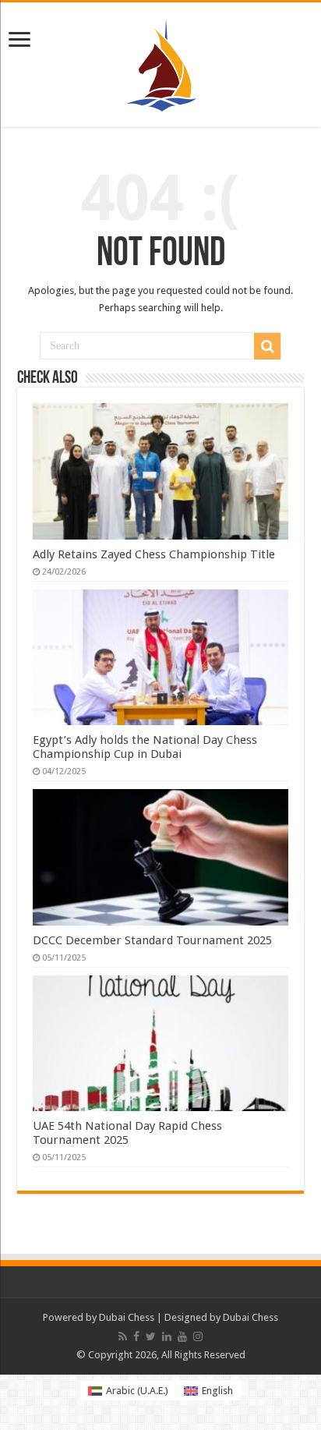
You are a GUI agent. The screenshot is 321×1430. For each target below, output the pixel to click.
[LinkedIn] (166, 1336)
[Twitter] (150, 1336)
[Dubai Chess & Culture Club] (160, 61)
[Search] (267, 346)
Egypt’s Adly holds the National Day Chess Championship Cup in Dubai (145, 747)
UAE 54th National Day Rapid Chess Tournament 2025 (127, 1133)
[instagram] (198, 1336)
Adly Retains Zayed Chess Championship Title (154, 554)
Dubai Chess (126, 1317)
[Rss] (123, 1336)
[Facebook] (136, 1336)
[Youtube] (182, 1336)
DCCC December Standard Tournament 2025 (152, 940)
